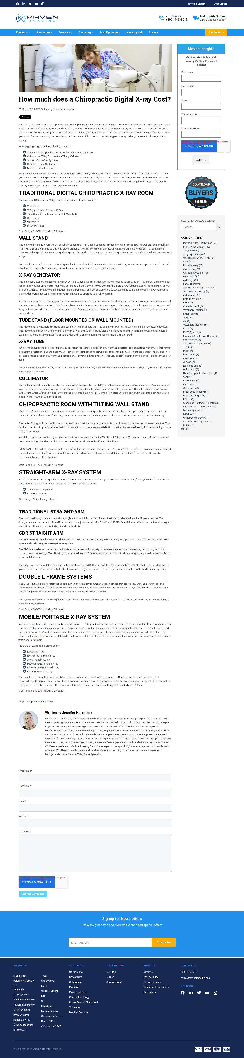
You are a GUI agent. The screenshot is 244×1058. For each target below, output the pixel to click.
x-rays (188, 317)
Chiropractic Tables (51, 1016)
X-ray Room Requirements (199, 287)
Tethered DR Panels (24, 1004)
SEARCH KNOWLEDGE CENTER (198, 220)
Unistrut (189, 425)
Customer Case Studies (156, 987)
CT (42, 1000)
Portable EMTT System (197, 421)
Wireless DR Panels (24, 999)
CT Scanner (191, 380)
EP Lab (188, 399)
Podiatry (73, 987)
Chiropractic (76, 972)
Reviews (148, 972)
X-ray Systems (21, 994)
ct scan (189, 361)
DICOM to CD (20, 1029)
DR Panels (191, 276)
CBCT (188, 302)
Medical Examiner (78, 1012)
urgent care (191, 313)
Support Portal (114, 982)
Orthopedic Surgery (195, 417)
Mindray (189, 414)
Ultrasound (191, 354)
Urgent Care (75, 976)
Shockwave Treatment (197, 343)
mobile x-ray (192, 269)
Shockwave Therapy (196, 291)
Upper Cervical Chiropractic (84, 1002)
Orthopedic (75, 982)
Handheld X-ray (21, 1019)
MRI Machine (192, 339)
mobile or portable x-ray (34, 624)
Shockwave (47, 980)
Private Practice (77, 992)
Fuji (29, 671)
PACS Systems (21, 1014)
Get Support (220, 3)
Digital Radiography (196, 395)
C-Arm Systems (21, 1009)
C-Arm (188, 376)
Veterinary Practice (195, 309)
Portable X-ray (193, 265)
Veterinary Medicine (195, 324)
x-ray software (192, 298)
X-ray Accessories (23, 1024)
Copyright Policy (152, 982)
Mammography (193, 410)
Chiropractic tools (195, 272)
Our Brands (150, 992)
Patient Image (34, 663)
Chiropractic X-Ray (49, 152)
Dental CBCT (48, 1021)
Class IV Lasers (49, 990)
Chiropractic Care (194, 388)
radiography (191, 295)
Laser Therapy (192, 284)
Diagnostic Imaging (195, 391)
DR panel (60, 244)
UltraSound (47, 1006)
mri (186, 321)
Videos (110, 976)
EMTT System (192, 332)
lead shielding (192, 365)
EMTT (188, 328)
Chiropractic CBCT (51, 1026)
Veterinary (74, 1007)
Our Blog (111, 972)
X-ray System (192, 250)
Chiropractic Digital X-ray (39, 701)
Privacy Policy (151, 976)
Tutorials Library (196, 3)
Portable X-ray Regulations (200, 243)
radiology (191, 280)
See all (185, 428)
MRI (43, 996)
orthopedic (191, 369)
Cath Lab (190, 384)
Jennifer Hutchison (63, 109)
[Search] (218, 227)
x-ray (188, 261)
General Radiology (79, 997)
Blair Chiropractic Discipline (200, 373)
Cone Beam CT (193, 306)
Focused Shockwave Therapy (201, 336)
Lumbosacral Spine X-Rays (199, 406)
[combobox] (198, 227)
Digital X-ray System (196, 246)
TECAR (188, 347)
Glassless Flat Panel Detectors (201, 402)
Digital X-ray (19, 975)
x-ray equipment (194, 254)
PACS (188, 350)
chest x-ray (191, 358)
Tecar (44, 975)
